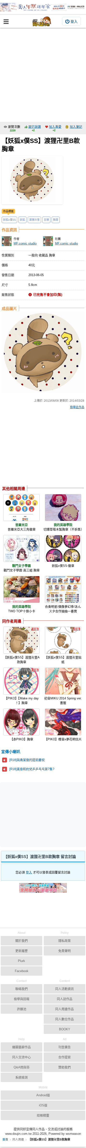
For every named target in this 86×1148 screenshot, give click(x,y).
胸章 (55, 219)
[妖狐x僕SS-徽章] (63, 548)
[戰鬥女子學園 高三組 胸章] (21, 548)
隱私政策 (64, 940)
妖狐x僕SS (9, 219)
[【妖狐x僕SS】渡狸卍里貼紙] (63, 640)
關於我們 (21, 940)
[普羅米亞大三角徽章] (21, 507)
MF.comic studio (25, 243)
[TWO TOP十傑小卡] (21, 589)
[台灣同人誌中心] (42, 21)
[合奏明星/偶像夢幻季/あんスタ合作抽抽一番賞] (63, 589)
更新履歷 (21, 951)
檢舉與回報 (21, 999)
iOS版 (43, 1105)
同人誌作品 (64, 999)
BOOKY (64, 1029)
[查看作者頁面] (7, 241)
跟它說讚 (34, 127)
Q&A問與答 (22, 1067)
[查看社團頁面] (48, 241)
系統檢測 (21, 1077)
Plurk (21, 961)
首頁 (5, 1139)
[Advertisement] (43, 73)
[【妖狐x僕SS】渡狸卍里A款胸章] (21, 640)
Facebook (21, 971)
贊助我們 (64, 1067)
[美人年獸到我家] (43, 7)
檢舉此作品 (77, 407)
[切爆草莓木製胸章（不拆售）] (63, 507)
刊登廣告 (64, 1047)
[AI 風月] (43, 889)
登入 (74, 21)
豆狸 (46, 219)
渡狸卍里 (34, 219)
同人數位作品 (64, 1019)
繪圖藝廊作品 (21, 1047)
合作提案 (64, 1057)
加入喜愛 (55, 127)
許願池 (21, 1009)
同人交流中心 (21, 1057)
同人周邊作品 (64, 1009)
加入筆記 (76, 127)
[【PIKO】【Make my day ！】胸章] (21, 681)
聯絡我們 (21, 989)
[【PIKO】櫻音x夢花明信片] (63, 722)
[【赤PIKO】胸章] (21, 722)
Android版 (43, 1095)
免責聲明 (64, 951)
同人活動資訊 (64, 989)
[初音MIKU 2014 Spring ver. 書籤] (63, 681)
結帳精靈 (43, 1115)
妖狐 (22, 219)
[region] (40, 448)
